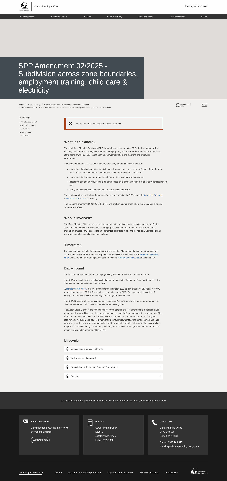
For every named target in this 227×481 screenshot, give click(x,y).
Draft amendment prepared (84, 359)
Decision (76, 377)
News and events (145, 17)
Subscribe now (40, 440)
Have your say (115, 17)
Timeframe (25, 129)
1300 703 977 (175, 442)
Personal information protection (84, 472)
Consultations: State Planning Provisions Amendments (66, 105)
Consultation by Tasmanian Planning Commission (95, 368)
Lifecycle (25, 136)
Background (26, 132)
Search (204, 17)
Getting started (28, 17)
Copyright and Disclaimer (120, 472)
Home (21, 105)
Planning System (60, 17)
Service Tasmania (149, 472)
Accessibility (171, 472)
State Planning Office (46, 6)
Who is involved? (28, 125)
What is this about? (29, 122)
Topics (88, 17)
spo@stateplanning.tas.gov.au (183, 446)
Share (204, 105)
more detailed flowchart (129, 258)
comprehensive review (77, 289)
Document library (177, 17)
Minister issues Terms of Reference (88, 350)
